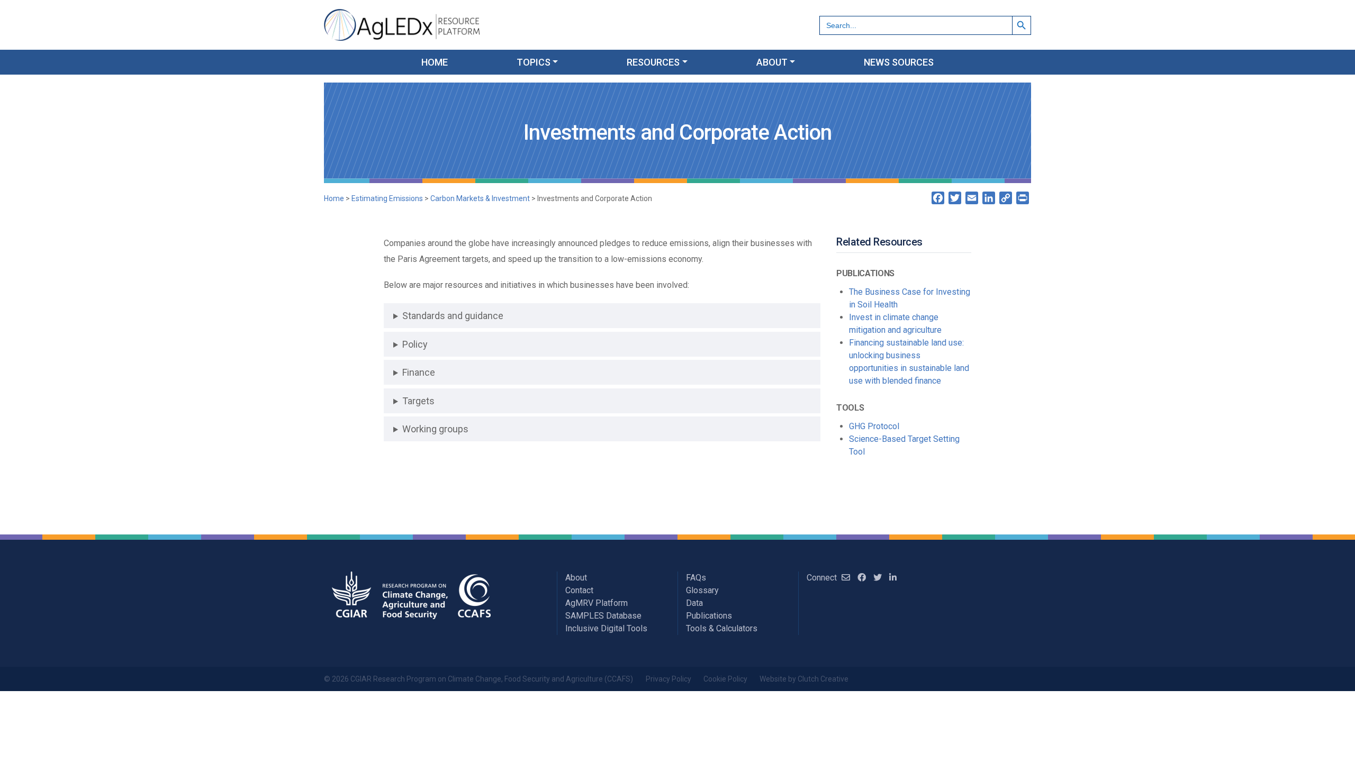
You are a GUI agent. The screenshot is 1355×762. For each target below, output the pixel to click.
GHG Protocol (874, 426)
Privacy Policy (668, 679)
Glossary (702, 590)
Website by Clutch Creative (804, 679)
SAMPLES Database (603, 616)
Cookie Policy (725, 679)
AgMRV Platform (596, 603)
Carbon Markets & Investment (480, 198)
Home (334, 198)
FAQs (696, 578)
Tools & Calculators (721, 628)
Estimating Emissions (387, 198)
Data (694, 603)
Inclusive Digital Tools (606, 628)
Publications (709, 616)
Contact (579, 590)
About (576, 578)
